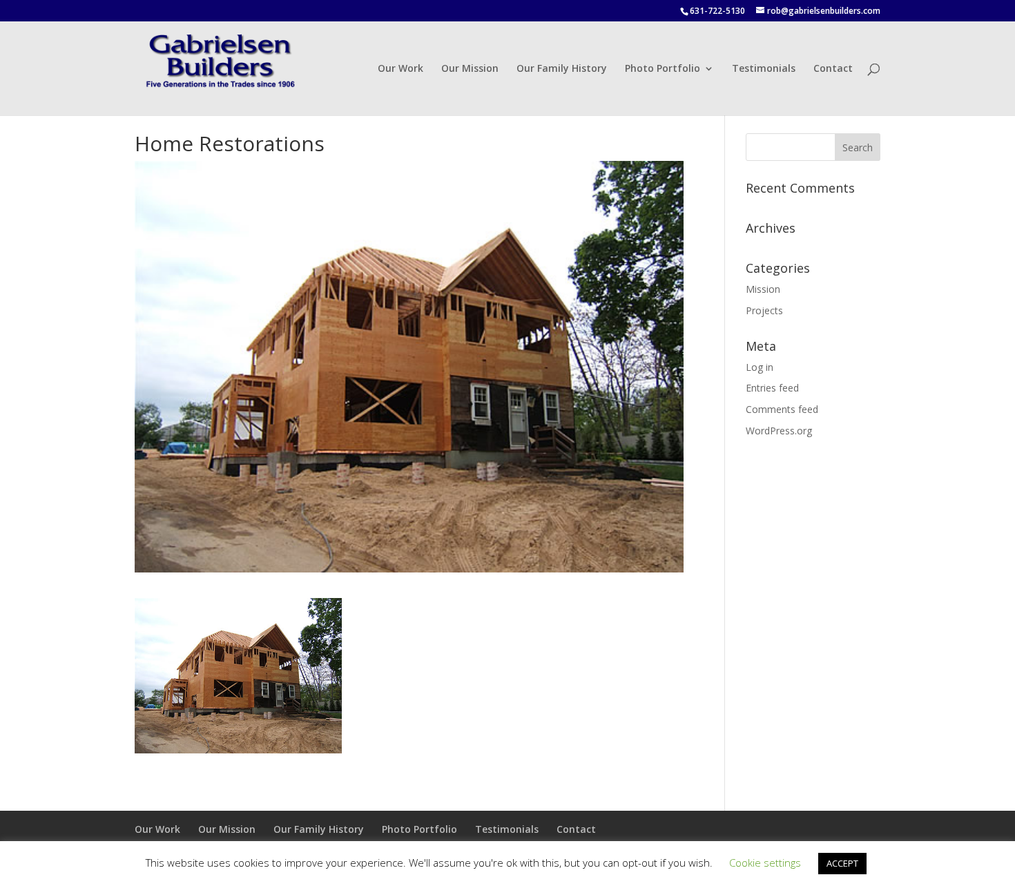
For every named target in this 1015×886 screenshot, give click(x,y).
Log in (759, 367)
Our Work (400, 69)
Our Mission (470, 69)
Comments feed (782, 409)
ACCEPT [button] (842, 863)
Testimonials (763, 69)
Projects (764, 310)
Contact (833, 69)
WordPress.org (779, 430)
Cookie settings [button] (765, 862)
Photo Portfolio (662, 69)
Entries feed (772, 387)
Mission (763, 289)
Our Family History (561, 69)
